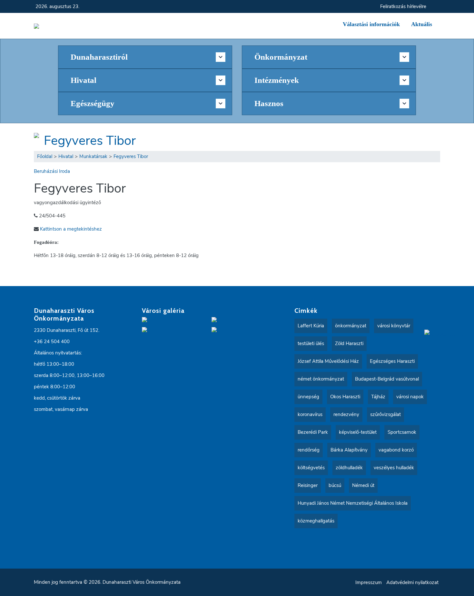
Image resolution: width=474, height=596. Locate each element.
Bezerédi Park (313, 432)
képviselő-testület (358, 432)
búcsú (335, 485)
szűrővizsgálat (385, 414)
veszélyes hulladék (394, 467)
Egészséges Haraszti (392, 361)
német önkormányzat (321, 379)
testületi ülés (311, 343)
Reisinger (308, 485)
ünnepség (308, 396)
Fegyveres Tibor (90, 140)
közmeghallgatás (316, 521)
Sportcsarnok (402, 432)
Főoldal (44, 156)
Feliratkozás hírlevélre (403, 6)
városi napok (410, 396)
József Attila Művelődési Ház (328, 361)
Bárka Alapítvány (349, 450)
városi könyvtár (393, 326)
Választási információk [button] (371, 24)
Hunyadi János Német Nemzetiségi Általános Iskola (353, 503)
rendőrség (309, 450)
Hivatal (65, 156)
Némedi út (363, 485)
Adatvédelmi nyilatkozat (412, 582)
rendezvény (346, 414)
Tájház (378, 396)
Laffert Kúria (311, 326)
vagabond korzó (396, 450)
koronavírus (310, 414)
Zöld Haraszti (349, 343)
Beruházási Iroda (52, 171)
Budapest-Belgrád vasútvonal (387, 379)
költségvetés (311, 467)
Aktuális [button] (421, 24)
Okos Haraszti (345, 396)
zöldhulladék (349, 467)
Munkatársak (93, 156)
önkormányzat (350, 326)
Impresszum (368, 582)
